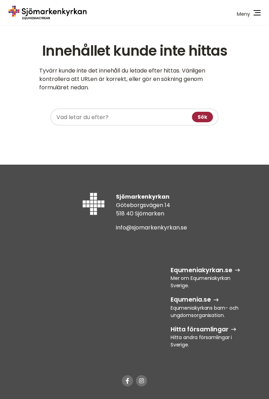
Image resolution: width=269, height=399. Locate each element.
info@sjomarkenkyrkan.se (151, 227)
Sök (202, 117)
